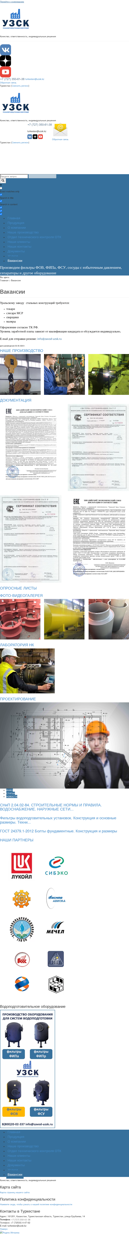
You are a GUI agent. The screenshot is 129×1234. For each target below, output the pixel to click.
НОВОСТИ (11, 796)
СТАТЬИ (10, 793)
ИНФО (9, 790)
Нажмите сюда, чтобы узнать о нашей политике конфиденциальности (36, 1204)
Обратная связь (8, 82)
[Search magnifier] (3, 180)
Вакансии (15, 260)
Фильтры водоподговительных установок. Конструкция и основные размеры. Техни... (58, 820)
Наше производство (23, 232)
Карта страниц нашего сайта (15, 1192)
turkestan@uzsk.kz (34, 79)
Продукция (16, 223)
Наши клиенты (19, 242)
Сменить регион (20, 85)
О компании (17, 227)
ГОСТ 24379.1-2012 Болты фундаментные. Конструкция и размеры (58, 830)
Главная (14, 218)
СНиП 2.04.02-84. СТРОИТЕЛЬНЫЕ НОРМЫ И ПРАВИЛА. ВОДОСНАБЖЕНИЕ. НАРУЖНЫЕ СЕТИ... (51, 807)
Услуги (13, 256)
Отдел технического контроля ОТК (34, 237)
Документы (16, 251)
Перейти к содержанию (12, 1)
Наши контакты (19, 246)
